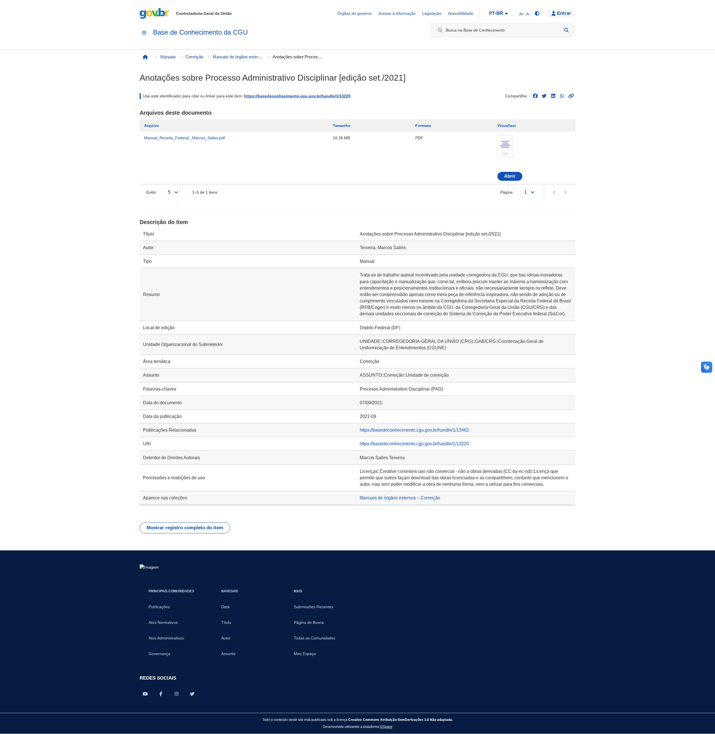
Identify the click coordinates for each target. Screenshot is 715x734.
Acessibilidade (460, 13)
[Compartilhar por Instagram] (176, 693)
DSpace (386, 726)
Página (506, 192)
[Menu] (144, 32)
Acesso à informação (397, 13)
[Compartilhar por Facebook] (160, 693)
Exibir (151, 192)
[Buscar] (566, 30)
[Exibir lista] (176, 192)
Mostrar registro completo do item (185, 527)
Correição (194, 56)
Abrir (510, 176)
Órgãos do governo (354, 13)
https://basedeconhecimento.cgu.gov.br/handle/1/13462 (414, 430)
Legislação (431, 13)
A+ (521, 14)
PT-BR (496, 13)
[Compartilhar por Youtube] (145, 693)
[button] (560, 13)
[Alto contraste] (536, 13)
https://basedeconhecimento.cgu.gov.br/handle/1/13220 (297, 96)
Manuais (168, 56)
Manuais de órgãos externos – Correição (238, 56)
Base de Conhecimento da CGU (200, 32)
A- (528, 14)
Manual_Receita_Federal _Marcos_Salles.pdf (184, 138)
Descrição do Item (164, 222)
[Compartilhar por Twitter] (192, 693)
